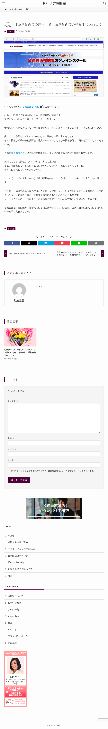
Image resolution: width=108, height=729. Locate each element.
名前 (11, 438)
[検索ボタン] (104, 3)
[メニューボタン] (3, 3)
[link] (39, 286)
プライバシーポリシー (19, 636)
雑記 (10, 576)
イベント (12, 629)
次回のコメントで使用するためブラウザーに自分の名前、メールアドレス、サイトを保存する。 (53, 471)
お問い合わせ (14, 603)
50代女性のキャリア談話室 (21, 549)
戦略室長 (19, 300)
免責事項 (12, 643)
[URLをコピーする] (96, 243)
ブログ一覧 (13, 609)
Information (13, 616)
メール (12, 449)
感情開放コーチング (18, 556)
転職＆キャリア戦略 (18, 542)
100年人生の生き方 (17, 562)
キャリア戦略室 (54, 3)
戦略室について (15, 596)
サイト (11, 460)
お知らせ (11, 31)
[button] (12, 243)
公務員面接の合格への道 (20, 569)
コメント (13, 401)
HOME (11, 536)
